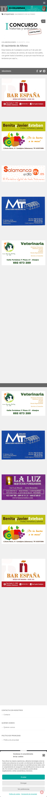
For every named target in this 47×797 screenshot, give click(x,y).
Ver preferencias (23, 789)
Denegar (23, 783)
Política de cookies (14, 794)
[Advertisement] (23, 302)
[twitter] (40, 71)
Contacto (7, 715)
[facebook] (37, 71)
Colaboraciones (9, 42)
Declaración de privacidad (29, 794)
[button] (44, 755)
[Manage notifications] (42, 792)
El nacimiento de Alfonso (15, 45)
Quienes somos (9, 727)
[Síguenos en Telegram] (44, 71)
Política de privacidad (11, 740)
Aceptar (23, 777)
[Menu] (44, 2)
